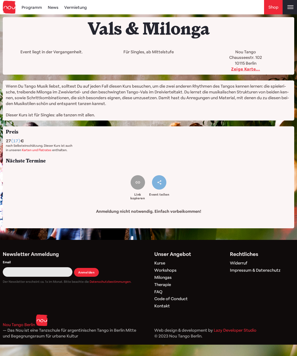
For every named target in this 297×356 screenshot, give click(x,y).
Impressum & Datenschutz (255, 270)
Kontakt (162, 305)
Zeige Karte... (245, 68)
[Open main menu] (290, 7)
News (53, 7)
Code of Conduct (171, 298)
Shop (273, 7)
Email (7, 262)
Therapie (162, 284)
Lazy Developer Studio (235, 330)
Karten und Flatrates (37, 150)
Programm (32, 7)
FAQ (158, 291)
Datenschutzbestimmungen (110, 281)
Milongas (163, 277)
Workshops (165, 270)
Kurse (159, 262)
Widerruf (238, 262)
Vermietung (75, 7)
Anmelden (86, 272)
